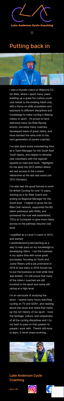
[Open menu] (32, 33)
